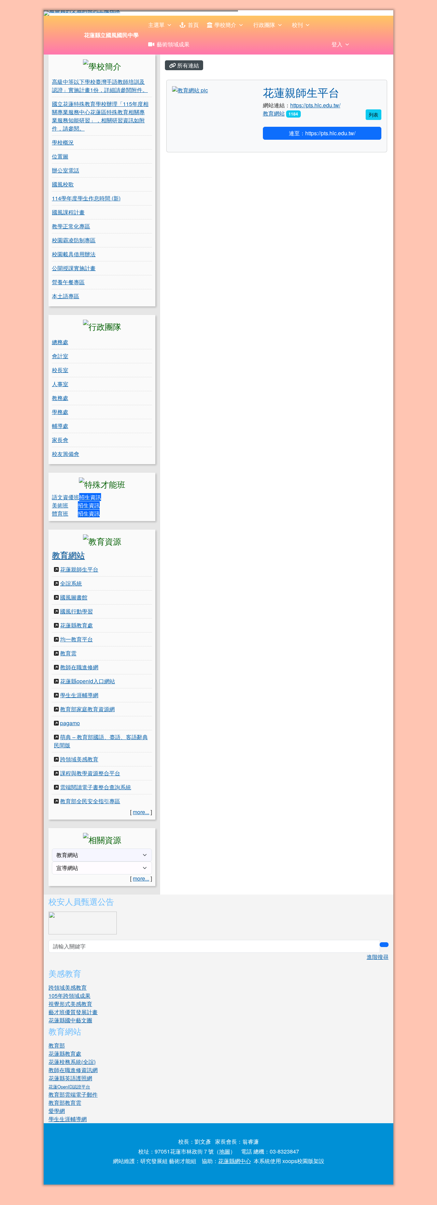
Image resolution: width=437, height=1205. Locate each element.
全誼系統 (71, 583)
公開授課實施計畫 (74, 268)
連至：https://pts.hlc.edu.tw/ (322, 133)
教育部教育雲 (64, 1103)
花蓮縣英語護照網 (70, 1078)
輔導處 (60, 426)
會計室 (60, 356)
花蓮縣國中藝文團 (70, 1020)
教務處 (60, 398)
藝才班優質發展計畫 (73, 1012)
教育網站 (68, 555)
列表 (373, 114)
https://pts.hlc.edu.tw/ (315, 105)
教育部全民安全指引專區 (90, 801)
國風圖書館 (73, 597)
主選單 (156, 25)
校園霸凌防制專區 (74, 240)
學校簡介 (225, 25)
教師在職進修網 (79, 667)
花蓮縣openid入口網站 (87, 681)
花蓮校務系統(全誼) (72, 1062)
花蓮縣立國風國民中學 (111, 35)
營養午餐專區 (68, 282)
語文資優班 (65, 497)
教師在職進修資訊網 (73, 1070)
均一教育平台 (76, 639)
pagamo (70, 723)
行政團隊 (264, 25)
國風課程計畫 (68, 212)
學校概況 (63, 142)
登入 (337, 44)
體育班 (60, 513)
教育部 (56, 1045)
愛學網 (56, 1111)
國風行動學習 (76, 611)
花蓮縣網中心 (234, 1161)
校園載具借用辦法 (74, 254)
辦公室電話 (65, 170)
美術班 (60, 505)
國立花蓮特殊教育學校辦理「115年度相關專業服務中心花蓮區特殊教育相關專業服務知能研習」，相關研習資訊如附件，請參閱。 (100, 116)
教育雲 (68, 653)
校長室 (60, 370)
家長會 (60, 440)
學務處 (60, 412)
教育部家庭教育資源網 (87, 709)
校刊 (297, 25)
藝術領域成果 (173, 44)
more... (141, 812)
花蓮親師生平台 (79, 569)
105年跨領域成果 (69, 996)
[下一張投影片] (377, 14)
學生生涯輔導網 (79, 695)
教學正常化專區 (71, 226)
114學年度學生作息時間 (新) (86, 198)
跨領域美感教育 (79, 759)
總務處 (60, 342)
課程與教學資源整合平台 (90, 773)
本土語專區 (65, 296)
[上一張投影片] (60, 14)
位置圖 (60, 156)
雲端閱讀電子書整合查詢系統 (95, 787)
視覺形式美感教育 (70, 1004)
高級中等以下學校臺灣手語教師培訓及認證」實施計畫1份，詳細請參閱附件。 (100, 86)
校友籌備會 (65, 454)
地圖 (224, 1151)
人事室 (60, 384)
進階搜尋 (378, 957)
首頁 (193, 25)
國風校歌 (63, 184)
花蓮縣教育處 (76, 625)
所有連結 (187, 65)
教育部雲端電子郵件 (73, 1094)
